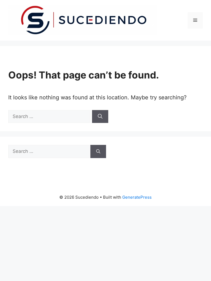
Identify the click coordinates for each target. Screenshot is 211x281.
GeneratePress (137, 197)
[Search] (100, 116)
